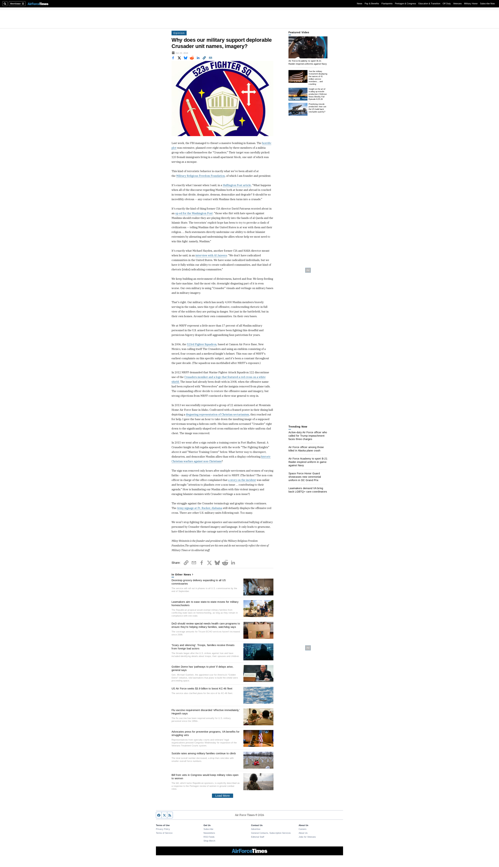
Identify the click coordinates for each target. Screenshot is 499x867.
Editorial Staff (257, 837)
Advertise (255, 829)
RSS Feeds (209, 837)
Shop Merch (209, 840)
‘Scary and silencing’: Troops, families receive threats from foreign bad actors (203, 647)
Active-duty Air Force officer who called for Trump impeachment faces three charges (307, 436)
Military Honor (471, 3)
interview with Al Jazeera (211, 255)
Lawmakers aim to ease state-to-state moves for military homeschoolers (205, 603)
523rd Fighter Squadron (201, 344)
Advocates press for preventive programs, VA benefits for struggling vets (205, 733)
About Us (303, 833)
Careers (302, 829)
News (359, 3)
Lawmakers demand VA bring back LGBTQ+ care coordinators (307, 490)
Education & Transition (429, 3)
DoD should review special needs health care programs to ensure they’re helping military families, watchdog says (206, 625)
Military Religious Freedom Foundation (200, 176)
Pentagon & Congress (405, 3)
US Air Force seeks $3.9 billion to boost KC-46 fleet (202, 688)
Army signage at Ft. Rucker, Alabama (199, 508)
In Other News (181, 574)
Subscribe (208, 829)
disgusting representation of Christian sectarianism (217, 414)
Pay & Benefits (372, 3)
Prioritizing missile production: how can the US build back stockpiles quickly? (317, 108)
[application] (307, 47)
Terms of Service (164, 833)
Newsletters (209, 833)
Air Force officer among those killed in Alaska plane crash (306, 449)
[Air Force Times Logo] (38, 3)
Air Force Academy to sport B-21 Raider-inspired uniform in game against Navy (307, 462)
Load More (222, 795)
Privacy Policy (163, 829)
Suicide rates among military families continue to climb (204, 753)
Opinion (179, 33)
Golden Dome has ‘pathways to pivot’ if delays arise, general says (202, 668)
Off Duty (447, 3)
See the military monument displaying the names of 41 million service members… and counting (318, 77)
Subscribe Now (487, 3)
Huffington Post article (237, 185)
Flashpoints (387, 3)
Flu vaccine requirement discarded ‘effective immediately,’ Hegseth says (206, 712)
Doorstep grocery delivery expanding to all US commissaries (199, 582)
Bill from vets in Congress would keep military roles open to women (205, 777)
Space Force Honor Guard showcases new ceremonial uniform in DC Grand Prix (304, 477)
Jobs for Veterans (307, 837)
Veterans (457, 3)
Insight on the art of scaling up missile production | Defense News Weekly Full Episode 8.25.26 (318, 94)
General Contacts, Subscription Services (271, 833)
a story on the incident (242, 480)
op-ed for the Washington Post (194, 213)
